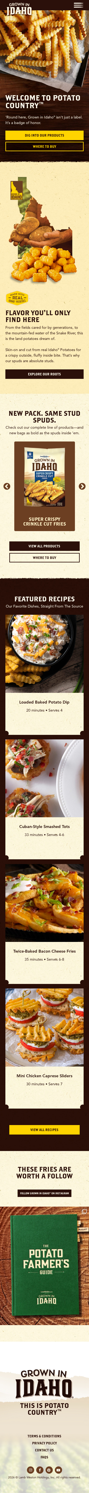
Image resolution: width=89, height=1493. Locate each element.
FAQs (44, 1457)
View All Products (44, 546)
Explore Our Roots (44, 374)
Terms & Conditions (44, 1436)
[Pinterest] (49, 1470)
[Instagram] (30, 1470)
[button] (79, 5)
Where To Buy (44, 146)
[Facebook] (39, 1470)
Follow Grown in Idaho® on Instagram (44, 1193)
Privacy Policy (44, 1443)
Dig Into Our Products (44, 135)
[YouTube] (58, 1470)
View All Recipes (44, 1130)
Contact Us (44, 1450)
